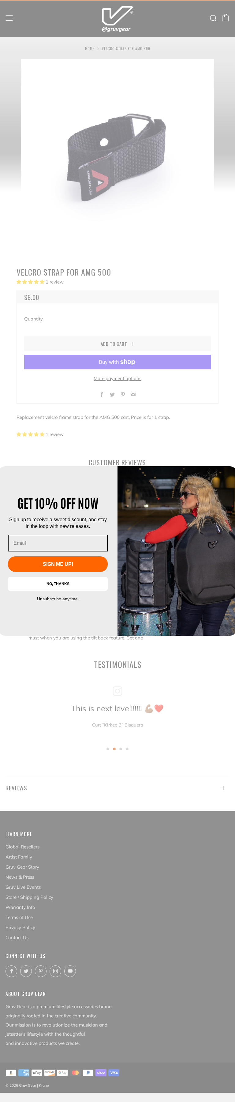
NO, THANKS (58, 584)
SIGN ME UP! (58, 564)
